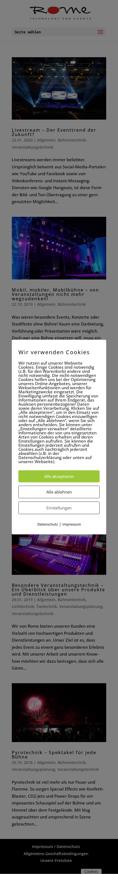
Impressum (71, 524)
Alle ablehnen (59, 492)
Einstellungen (59, 507)
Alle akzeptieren (59, 476)
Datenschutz (47, 524)
